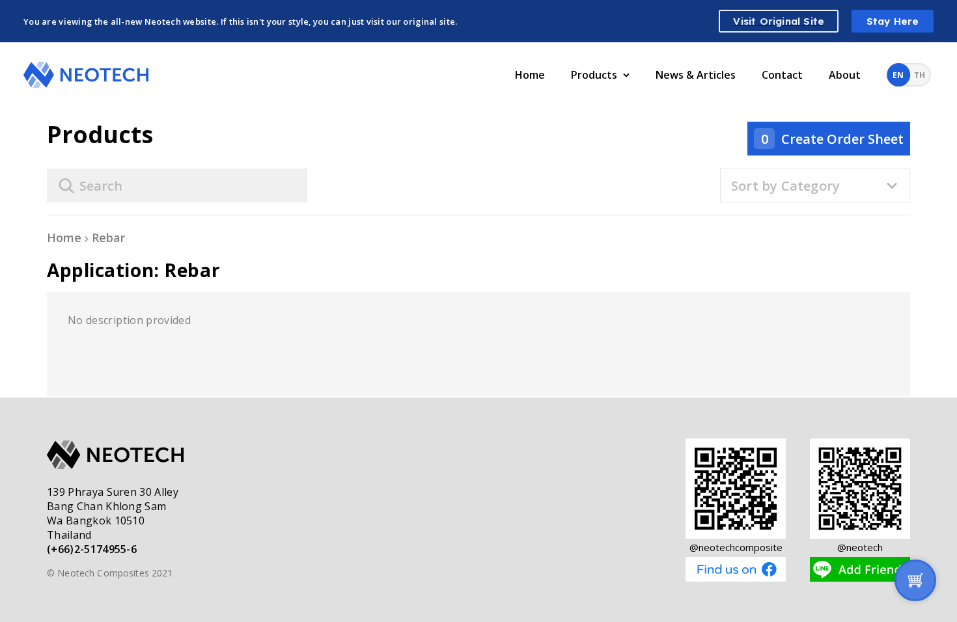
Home (530, 75)
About (845, 75)
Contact (782, 75)
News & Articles (696, 75)
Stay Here (893, 21)
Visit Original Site (778, 21)
